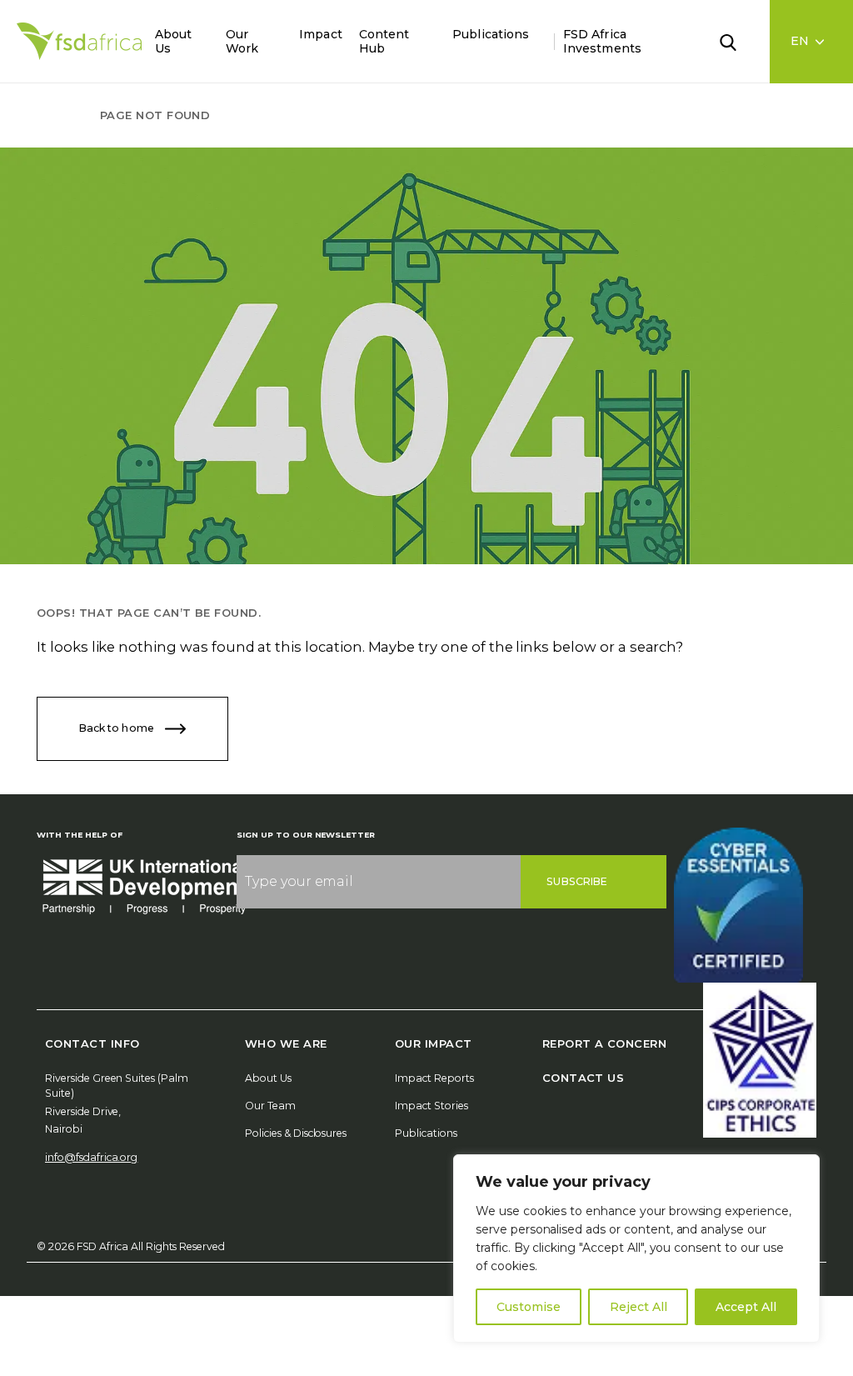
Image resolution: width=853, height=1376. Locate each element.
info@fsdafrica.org (91, 1157)
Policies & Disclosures (296, 1133)
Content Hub (384, 42)
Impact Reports (434, 1078)
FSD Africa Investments (602, 42)
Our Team (270, 1105)
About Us (173, 42)
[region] (636, 1248)
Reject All (638, 1306)
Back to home (118, 727)
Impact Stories (431, 1105)
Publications (490, 34)
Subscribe (576, 881)
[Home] (79, 41)
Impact (320, 34)
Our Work (242, 42)
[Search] (738, 40)
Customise (528, 1306)
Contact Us (583, 1077)
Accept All (746, 1306)
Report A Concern (604, 1043)
